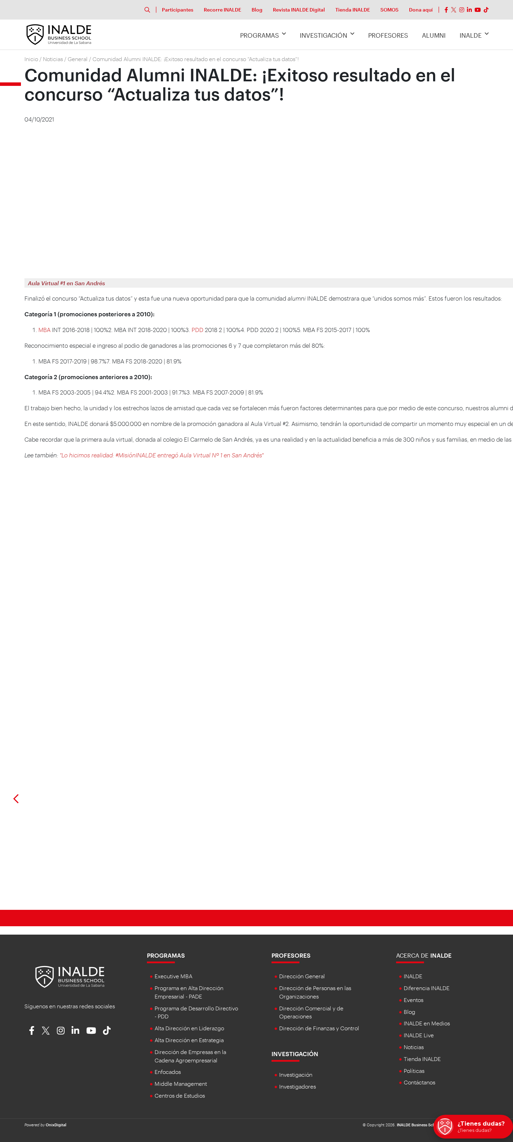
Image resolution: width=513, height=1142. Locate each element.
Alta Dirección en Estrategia (189, 1040)
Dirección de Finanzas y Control (319, 1028)
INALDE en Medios (427, 1023)
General (78, 59)
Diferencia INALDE (426, 988)
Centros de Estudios (180, 1095)
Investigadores (297, 1086)
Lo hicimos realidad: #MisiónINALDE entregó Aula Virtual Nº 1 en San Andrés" (162, 454)
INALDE (471, 35)
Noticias (53, 59)
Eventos (413, 999)
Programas (259, 35)
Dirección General (302, 976)
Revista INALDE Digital (299, 10)
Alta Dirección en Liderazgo (189, 1028)
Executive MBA (173, 976)
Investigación (323, 35)
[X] (453, 10)
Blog (257, 10)
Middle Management (181, 1083)
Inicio (31, 59)
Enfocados (168, 1071)
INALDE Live (419, 1035)
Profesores (388, 35)
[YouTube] (478, 10)
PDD (197, 329)
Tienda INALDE (352, 10)
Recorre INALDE (222, 10)
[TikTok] (486, 10)
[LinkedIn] (469, 10)
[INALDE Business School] (58, 33)
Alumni (434, 35)
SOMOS (389, 10)
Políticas (414, 1070)
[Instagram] (461, 10)
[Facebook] (446, 10)
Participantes (177, 10)
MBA (44, 329)
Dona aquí (421, 10)
